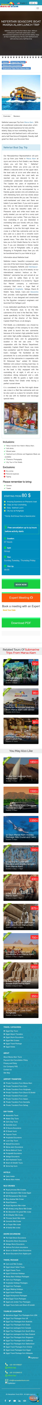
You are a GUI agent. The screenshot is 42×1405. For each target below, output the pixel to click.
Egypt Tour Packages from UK (17, 1318)
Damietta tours (11, 1125)
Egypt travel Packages (14, 1292)
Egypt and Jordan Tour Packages (18, 1302)
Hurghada (19, 289)
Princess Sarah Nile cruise (15, 1218)
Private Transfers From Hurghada (18, 1089)
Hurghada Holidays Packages (17, 1283)
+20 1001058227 (15, 1364)
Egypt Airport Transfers (14, 1034)
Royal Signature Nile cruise (16, 1205)
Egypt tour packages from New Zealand (20, 1334)
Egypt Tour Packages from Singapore (19, 1337)
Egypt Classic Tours (13, 1270)
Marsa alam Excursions (12, 65)
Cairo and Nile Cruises (14, 1264)
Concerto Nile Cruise (13, 1221)
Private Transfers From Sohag (17, 1105)
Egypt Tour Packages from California (19, 1340)
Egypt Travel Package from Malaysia (19, 1353)
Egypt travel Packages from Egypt (18, 1350)
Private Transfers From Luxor (16, 1095)
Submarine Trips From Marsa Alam (16, 68)
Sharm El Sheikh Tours (14, 1163)
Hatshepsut (33, 267)
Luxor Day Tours (12, 1140)
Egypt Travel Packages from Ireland (19, 1347)
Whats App (12, 1367)
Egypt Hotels (10, 1047)
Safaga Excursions (12, 1156)
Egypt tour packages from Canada (18, 1328)
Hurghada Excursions (14, 1137)
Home (5, 62)
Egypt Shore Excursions (14, 1037)
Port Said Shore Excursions (16, 1238)
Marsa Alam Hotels (13, 1179)
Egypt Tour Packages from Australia (19, 1321)
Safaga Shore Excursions (15, 1244)
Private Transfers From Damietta (18, 1102)
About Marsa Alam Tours (13, 1057)
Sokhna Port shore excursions (17, 1247)
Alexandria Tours (12, 1115)
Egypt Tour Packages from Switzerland (20, 1343)
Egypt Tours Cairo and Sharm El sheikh (20, 1305)
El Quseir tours (11, 1131)
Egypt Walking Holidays (14, 1289)
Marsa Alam (29, 122)
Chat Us (33, 1398)
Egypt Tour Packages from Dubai (18, 1324)
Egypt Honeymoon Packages (16, 1295)
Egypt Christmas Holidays (15, 1273)
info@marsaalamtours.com (19, 1380)
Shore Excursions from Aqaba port (18, 1253)
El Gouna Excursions (13, 1128)
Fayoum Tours (11, 1134)
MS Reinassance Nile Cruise (16, 1196)
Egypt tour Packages (13, 1286)
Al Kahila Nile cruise (13, 1227)
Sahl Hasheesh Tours (14, 1159)
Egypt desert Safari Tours (15, 1267)
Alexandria (34, 292)
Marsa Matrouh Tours (14, 1150)
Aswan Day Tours (12, 1118)
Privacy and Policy (10, 1063)
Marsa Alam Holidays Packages (17, 1276)
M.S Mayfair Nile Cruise (14, 1215)
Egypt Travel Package (14, 1043)
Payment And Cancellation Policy (16, 1060)
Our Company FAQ (11, 1066)
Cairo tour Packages (13, 1279)
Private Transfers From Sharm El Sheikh (20, 1092)
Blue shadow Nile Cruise (15, 1199)
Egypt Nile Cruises (12, 1040)
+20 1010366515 (15, 1372)
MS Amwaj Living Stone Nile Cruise (19, 1208)
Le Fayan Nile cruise (13, 1224)
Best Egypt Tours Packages (16, 1298)
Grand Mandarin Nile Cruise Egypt (18, 1193)
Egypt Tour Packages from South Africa (20, 1331)
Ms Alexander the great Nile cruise (18, 1212)
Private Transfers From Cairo (16, 1086)
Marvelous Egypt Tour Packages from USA (21, 1315)
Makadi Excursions (13, 1144)
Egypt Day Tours (18, 62)
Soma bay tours (11, 1166)
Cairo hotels (10, 1176)
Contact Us (8, 1069)
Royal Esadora (11, 1202)
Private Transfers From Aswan (17, 1099)
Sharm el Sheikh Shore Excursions (18, 1250)
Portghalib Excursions (14, 1153)
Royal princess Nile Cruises (16, 1189)
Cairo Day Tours (12, 1121)
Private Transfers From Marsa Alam (19, 1083)
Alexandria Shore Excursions (16, 1241)
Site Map (7, 1073)
